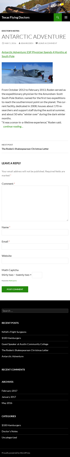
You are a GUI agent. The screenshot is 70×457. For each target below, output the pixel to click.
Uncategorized (9, 437)
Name (6, 227)
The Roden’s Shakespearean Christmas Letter (25, 146)
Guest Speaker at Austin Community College (25, 344)
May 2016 (7, 403)
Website (7, 255)
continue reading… (13, 126)
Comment (8, 183)
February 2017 (9, 390)
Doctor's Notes (10, 31)
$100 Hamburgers (11, 338)
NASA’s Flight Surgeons (14, 331)
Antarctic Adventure (12, 356)
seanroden (27, 43)
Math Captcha (10, 270)
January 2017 (9, 396)
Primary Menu (66, 17)
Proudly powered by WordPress (16, 453)
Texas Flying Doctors (16, 17)
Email (6, 241)
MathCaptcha (13, 281)
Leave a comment (47, 43)
